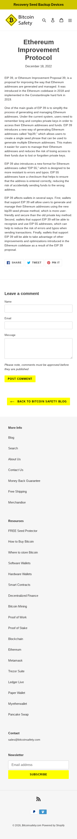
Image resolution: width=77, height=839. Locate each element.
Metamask (15, 660)
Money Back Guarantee (24, 480)
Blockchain (15, 639)
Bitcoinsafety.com (31, 825)
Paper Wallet (16, 693)
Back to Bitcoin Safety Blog (41, 401)
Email (8, 318)
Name (8, 301)
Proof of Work (17, 617)
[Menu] (70, 20)
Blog (11, 437)
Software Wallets (19, 563)
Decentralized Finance (23, 595)
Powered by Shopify (53, 825)
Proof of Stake (17, 628)
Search (13, 448)
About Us (14, 459)
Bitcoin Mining (17, 606)
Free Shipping (17, 491)
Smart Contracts (19, 584)
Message (10, 335)
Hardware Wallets (20, 574)
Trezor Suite (16, 671)
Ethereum (14, 649)
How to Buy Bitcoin (21, 541)
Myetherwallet (17, 703)
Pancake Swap (18, 714)
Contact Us (15, 470)
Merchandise (17, 502)
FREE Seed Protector (22, 531)
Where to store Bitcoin (23, 552)
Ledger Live (16, 682)
